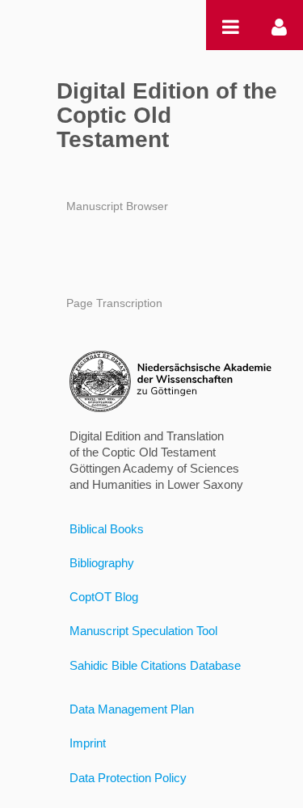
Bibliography (101, 563)
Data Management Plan (131, 709)
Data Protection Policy (128, 778)
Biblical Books (106, 529)
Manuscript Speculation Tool (143, 631)
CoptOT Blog (103, 597)
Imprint (87, 743)
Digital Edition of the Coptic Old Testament (167, 115)
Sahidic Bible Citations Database (155, 665)
